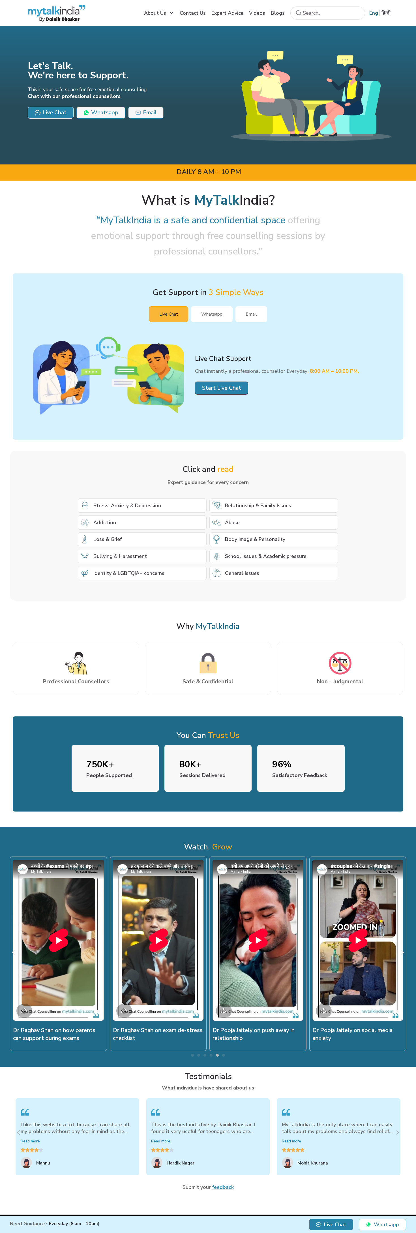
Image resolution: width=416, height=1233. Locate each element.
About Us (155, 13)
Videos (257, 13)
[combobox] (327, 13)
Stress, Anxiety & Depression (127, 505)
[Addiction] (85, 522)
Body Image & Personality (255, 539)
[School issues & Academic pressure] (216, 556)
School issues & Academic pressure (265, 556)
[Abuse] (216, 522)
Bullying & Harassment (120, 556)
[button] (221, 388)
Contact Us (193, 13)
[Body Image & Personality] (216, 539)
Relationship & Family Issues (258, 505)
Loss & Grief (107, 539)
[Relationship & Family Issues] (216, 505)
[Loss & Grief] (85, 539)
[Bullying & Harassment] (85, 556)
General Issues (242, 573)
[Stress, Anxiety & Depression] (85, 505)
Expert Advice (227, 13)
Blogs (278, 13)
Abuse (232, 522)
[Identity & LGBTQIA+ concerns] (85, 573)
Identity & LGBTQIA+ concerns (128, 573)
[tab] (168, 314)
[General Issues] (216, 573)
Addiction (104, 522)
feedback (223, 1187)
